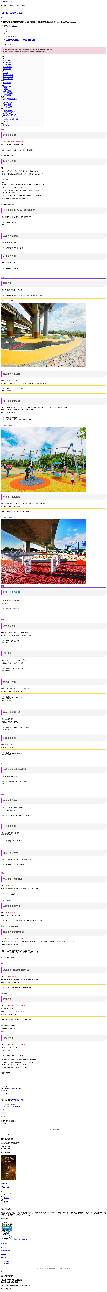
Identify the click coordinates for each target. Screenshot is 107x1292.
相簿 (5, 29)
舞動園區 (5, 89)
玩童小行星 (4, 1090)
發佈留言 (3, 1123)
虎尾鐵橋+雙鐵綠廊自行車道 (11, 119)
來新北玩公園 (10, 300)
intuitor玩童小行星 (12, 12)
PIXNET (41, 1268)
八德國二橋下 (7, 87)
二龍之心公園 (7, 83)
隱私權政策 (63, 1268)
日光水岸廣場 (7, 65)
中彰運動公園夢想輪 (9, 111)
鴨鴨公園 (5, 73)
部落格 (6, 31)
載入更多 (3, 1113)
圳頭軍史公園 (7, 95)
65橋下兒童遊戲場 (8, 79)
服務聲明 (69, 1268)
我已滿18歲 (4, 1288)
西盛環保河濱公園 (8, 75)
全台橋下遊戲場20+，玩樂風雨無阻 (19, 40)
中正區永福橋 (7, 61)
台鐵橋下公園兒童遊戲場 (10, 99)
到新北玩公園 (11, 517)
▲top (2, 1109)
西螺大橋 (5, 121)
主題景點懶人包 (15, 1106)
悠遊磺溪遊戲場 (7, 67)
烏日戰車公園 (7, 105)
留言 (17, 1100)
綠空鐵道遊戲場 (7, 107)
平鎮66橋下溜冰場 (8, 93)
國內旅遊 (13, 1104)
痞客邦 (14, 1100)
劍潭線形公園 (7, 69)
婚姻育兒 (14, 26)
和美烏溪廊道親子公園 (9, 115)
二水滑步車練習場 (8, 113)
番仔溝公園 (6, 125)
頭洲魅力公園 (7, 91)
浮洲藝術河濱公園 (8, 77)
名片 (5, 33)
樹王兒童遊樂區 (7, 103)
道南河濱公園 (7, 63)
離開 (10, 1288)
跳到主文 (3, 17)
